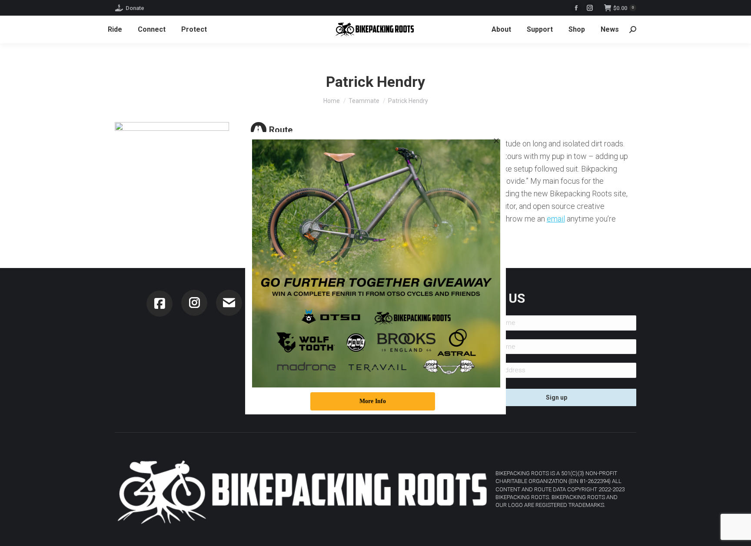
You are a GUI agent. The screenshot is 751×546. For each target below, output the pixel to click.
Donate (135, 8)
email (556, 218)
